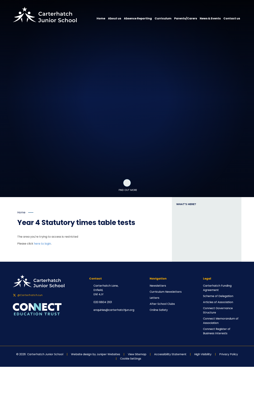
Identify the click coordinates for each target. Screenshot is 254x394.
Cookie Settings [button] (130, 359)
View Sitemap (137, 354)
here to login (42, 244)
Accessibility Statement (170, 354)
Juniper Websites (108, 354)
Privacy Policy (228, 354)
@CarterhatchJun (30, 295)
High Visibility (202, 354)
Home (21, 212)
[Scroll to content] (127, 183)
